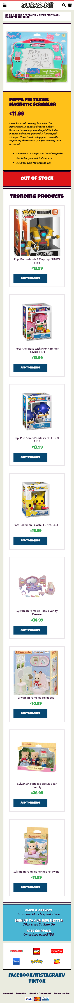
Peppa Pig (31, 15)
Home (8, 15)
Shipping (8, 994)
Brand (18, 15)
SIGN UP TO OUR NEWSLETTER (39, 921)
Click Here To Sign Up (39, 924)
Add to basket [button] (30, 278)
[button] (4, 5)
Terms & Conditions (40, 994)
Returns (21, 994)
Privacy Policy (62, 994)
